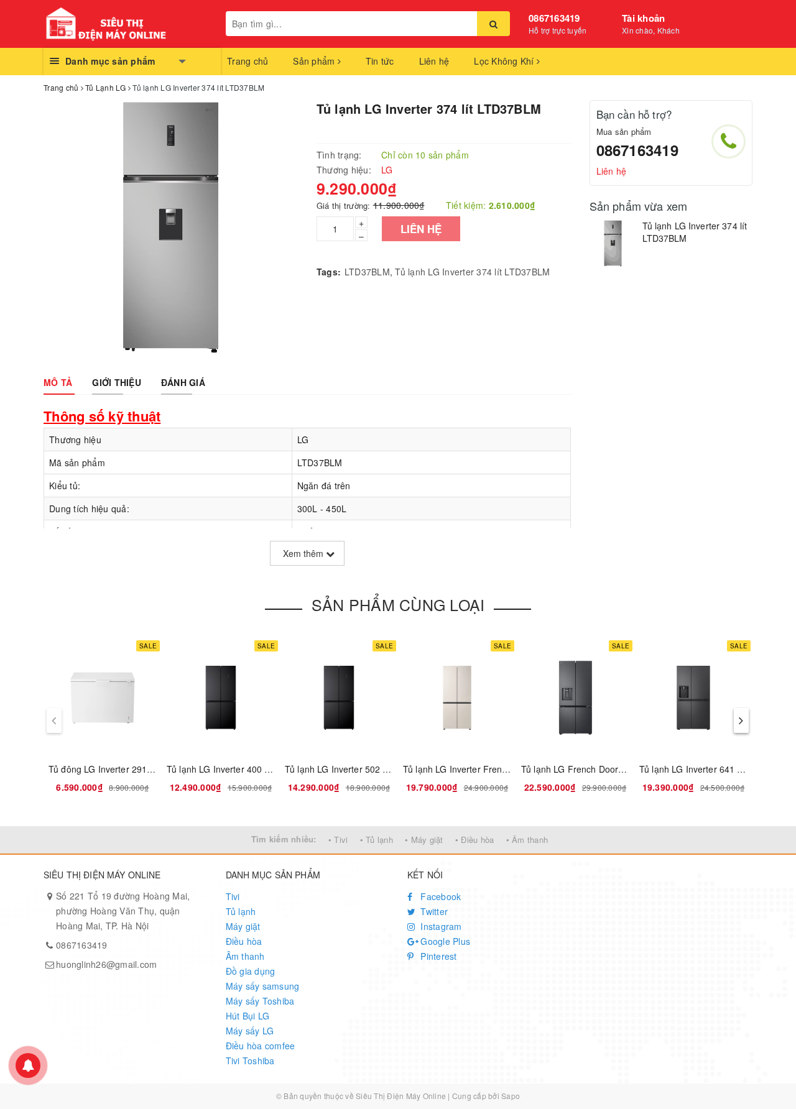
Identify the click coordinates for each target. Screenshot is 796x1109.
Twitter (433, 911)
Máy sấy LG (250, 1030)
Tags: (329, 271)
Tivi (233, 896)
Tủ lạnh (241, 911)
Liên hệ (434, 61)
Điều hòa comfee (260, 1045)
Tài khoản (643, 18)
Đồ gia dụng (250, 971)
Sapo (510, 1095)
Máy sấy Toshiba (260, 1001)
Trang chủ (247, 61)
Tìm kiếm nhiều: (284, 839)
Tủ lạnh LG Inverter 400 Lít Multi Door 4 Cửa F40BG (272, 769)
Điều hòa (244, 941)
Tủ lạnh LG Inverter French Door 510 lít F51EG (497, 769)
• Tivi (338, 839)
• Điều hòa (474, 839)
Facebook (439, 896)
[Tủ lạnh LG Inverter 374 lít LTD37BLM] (613, 243)
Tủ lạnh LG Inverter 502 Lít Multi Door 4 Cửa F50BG (390, 769)
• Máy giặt (424, 839)
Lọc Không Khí (505, 61)
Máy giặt (243, 926)
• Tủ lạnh (376, 839)
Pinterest (437, 956)
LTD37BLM (367, 271)
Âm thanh (245, 956)
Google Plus (444, 941)
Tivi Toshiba (250, 1060)
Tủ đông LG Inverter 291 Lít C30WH (121, 769)
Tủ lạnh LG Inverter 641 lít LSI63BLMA (716, 769)
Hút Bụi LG (248, 1016)
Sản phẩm (315, 61)
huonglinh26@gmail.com (106, 964)
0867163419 (554, 18)
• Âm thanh (527, 839)
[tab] (58, 382)
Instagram (440, 926)
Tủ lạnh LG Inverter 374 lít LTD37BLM (472, 271)
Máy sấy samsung (263, 986)
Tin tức (380, 61)
